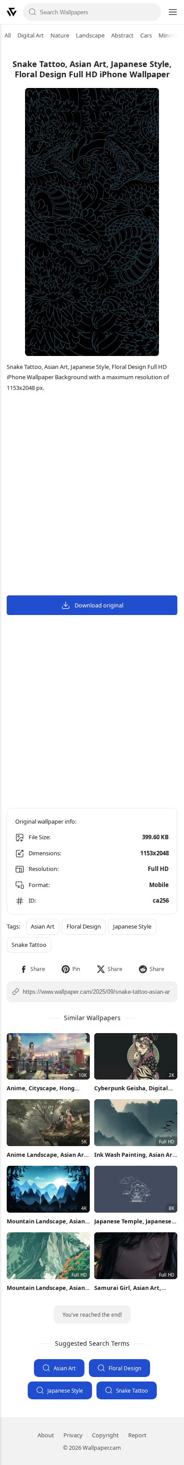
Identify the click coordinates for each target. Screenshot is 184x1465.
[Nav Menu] (172, 12)
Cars (146, 35)
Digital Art (30, 35)
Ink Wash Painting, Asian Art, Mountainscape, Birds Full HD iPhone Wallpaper (135, 1155)
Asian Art (64, 1368)
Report (137, 1435)
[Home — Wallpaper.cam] (11, 12)
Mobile (159, 885)
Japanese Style (65, 1390)
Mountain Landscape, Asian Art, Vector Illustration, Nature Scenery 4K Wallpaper (46, 1221)
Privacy (73, 1435)
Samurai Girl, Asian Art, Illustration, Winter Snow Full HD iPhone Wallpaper (130, 1288)
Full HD (158, 869)
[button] (32, 969)
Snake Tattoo (132, 1390)
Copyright (105, 1435)
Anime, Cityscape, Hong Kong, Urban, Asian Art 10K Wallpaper (45, 1088)
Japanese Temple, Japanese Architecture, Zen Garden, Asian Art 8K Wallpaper (132, 1221)
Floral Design (125, 1368)
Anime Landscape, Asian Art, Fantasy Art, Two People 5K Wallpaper (47, 1155)
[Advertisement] (92, 495)
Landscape (90, 35)
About (46, 1435)
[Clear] (151, 12)
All (7, 35)
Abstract (122, 35)
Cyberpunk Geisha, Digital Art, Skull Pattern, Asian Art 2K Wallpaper (134, 1088)
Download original (99, 605)
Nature (59, 35)
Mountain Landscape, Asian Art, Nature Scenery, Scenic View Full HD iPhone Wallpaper (46, 1288)
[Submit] (32, 12)
